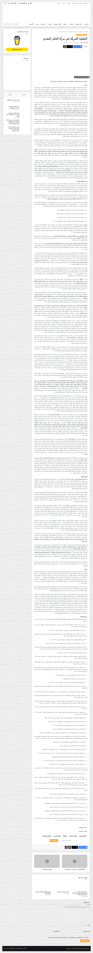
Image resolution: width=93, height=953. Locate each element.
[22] (67, 360)
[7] (86, 647)
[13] (70, 264)
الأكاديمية (31, 24)
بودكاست (86, 24)
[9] (54, 221)
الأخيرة (23, 94)
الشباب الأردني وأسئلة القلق (13, 100)
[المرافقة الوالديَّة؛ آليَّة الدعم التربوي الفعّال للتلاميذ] (42, 885)
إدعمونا (63, 3)
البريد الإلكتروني (86, 931)
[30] (61, 422)
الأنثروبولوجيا (82, 836)
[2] (44, 108)
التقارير (49, 24)
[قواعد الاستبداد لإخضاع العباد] (61, 885)
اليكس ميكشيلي (46, 836)
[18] (46, 316)
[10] (72, 232)
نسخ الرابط (54, 840)
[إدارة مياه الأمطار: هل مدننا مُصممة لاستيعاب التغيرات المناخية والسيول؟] (24, 129)
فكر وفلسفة (76, 31)
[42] (79, 583)
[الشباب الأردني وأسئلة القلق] (24, 102)
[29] (55, 410)
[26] (80, 388)
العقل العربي (57, 836)
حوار (37, 24)
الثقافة (64, 836)
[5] (82, 157)
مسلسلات (43, 24)
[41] (41, 577)
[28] (53, 405)
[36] (73, 501)
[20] (70, 343)
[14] (74, 273)
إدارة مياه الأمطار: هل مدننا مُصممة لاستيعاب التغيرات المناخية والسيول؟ (13, 128)
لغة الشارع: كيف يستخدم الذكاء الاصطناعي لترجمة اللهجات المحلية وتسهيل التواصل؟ (12, 121)
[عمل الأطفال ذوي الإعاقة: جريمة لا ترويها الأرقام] (24, 108)
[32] (83, 435)
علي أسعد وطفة (83, 42)
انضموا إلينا (75, 3)
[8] (78, 204)
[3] (86, 630)
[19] (83, 326)
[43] (53, 612)
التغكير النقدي (73, 836)
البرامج (65, 24)
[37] (81, 516)
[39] (65, 535)
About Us (59, 3)
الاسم (88, 925)
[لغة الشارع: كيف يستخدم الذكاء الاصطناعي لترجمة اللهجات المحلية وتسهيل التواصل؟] (24, 122)
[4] (49, 115)
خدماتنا (80, 3)
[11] (83, 249)
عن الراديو (86, 3)
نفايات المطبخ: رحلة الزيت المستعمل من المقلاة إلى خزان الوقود (12, 115)
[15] (60, 288)
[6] (54, 172)
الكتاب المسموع (57, 24)
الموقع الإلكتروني (56, 931)
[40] (81, 541)
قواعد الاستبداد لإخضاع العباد (63, 891)
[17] (43, 301)
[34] (86, 768)
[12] (49, 260)
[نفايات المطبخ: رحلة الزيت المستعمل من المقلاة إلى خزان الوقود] (24, 115)
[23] (65, 363)
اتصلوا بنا (68, 3)
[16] (81, 298)
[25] (61, 377)
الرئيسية (84, 31)
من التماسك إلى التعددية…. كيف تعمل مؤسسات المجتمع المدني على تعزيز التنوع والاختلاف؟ (79, 893)
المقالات (71, 24)
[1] (71, 106)
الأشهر (10, 94)
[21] (53, 350)
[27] (38, 397)
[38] (60, 530)
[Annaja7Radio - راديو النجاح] (81, 13)
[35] (86, 773)
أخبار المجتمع (79, 24)
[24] (58, 369)
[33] (82, 454)
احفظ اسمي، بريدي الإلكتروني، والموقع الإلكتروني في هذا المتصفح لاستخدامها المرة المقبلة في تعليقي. (68, 937)
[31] (79, 427)
